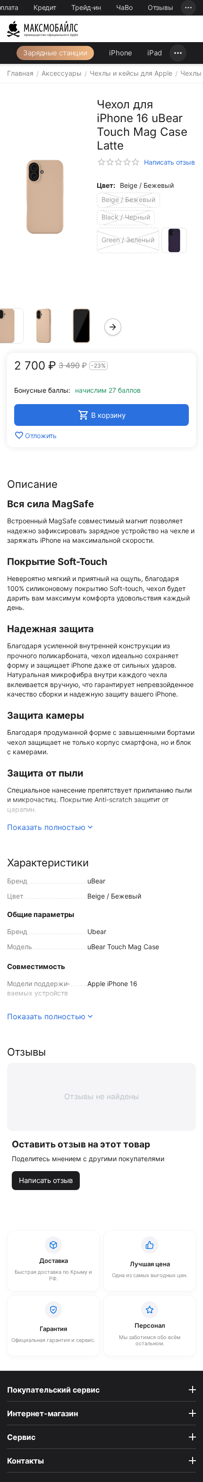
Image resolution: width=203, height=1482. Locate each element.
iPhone (120, 52)
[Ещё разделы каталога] (177, 53)
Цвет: (106, 185)
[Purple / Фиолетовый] (174, 240)
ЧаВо (124, 7)
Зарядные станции (55, 52)
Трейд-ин (86, 7)
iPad (154, 52)
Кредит (45, 7)
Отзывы (160, 7)
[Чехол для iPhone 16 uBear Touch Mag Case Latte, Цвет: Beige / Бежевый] (45, 196)
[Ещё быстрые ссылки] (188, 7)
